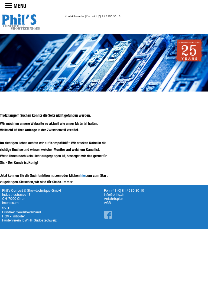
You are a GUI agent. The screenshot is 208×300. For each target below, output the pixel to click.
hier (83, 175)
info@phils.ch (114, 195)
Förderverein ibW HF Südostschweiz (29, 220)
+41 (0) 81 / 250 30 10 (106, 16)
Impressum (10, 203)
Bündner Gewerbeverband (21, 212)
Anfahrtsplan (113, 199)
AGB (107, 203)
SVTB (6, 208)
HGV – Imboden (14, 216)
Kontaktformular (74, 16)
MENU (20, 6)
